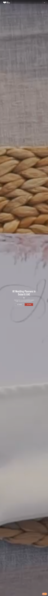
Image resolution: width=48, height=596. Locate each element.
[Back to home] (6, 3)
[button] (44, 3)
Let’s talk (29, 304)
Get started (19, 304)
